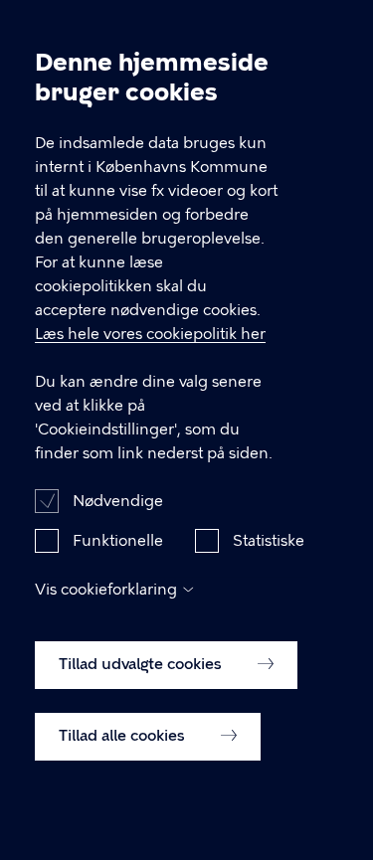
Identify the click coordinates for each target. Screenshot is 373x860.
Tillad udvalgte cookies (142, 664)
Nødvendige (118, 501)
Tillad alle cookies (124, 736)
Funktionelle (118, 541)
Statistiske (268, 541)
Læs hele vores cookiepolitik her (150, 334)
